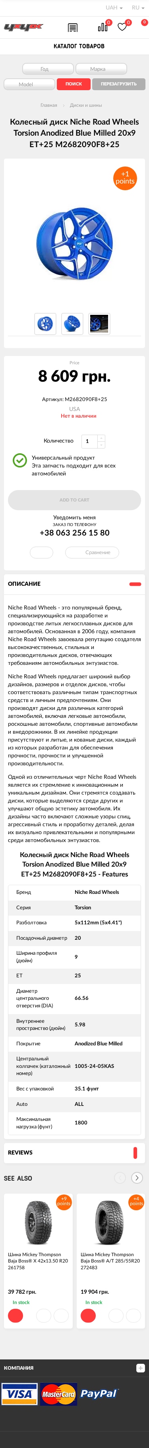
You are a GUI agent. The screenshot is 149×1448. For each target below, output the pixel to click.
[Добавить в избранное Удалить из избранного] (41, 552)
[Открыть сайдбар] (8, 8)
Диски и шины (86, 105)
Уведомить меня (74, 518)
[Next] (137, 1178)
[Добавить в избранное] (43, 1316)
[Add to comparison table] (61, 1316)
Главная (49, 105)
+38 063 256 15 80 (75, 533)
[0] (102, 28)
